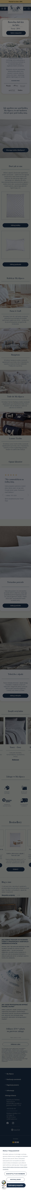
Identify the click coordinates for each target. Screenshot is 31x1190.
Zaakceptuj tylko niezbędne (15, 1174)
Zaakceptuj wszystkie (15, 1185)
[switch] (3, 1187)
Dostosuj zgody (15, 1179)
